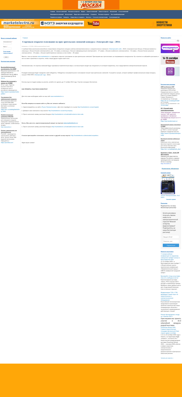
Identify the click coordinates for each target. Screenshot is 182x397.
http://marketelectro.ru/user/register (88, 107)
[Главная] (20, 24)
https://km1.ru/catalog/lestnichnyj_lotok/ (10, 110)
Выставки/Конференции (117, 14)
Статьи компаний (123, 11)
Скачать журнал (171, 199)
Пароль (5, 46)
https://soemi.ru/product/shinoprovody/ (171, 134)
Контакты (88, 17)
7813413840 (164, 105)
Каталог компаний (61, 11)
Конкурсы (66, 17)
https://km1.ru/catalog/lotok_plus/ (171, 149)
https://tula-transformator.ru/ (169, 121)
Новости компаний (92, 11)
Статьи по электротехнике (100, 17)
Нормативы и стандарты (77, 17)
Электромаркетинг (114, 17)
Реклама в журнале (103, 14)
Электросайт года (115, 49)
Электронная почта (7, 41)
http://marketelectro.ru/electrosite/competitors (84, 135)
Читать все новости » (167, 358)
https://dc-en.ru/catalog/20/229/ (170, 101)
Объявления (113, 11)
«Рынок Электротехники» (49, 107)
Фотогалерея (68, 14)
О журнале (94, 14)
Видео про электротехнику (81, 14)
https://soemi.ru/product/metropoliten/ (10, 93)
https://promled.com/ (7, 142)
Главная (52, 11)
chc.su (3, 78)
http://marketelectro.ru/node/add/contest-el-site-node (67, 114)
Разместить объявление (170, 168)
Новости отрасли (103, 11)
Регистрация (6, 51)
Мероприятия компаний (57, 14)
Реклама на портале (74, 11)
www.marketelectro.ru (44, 56)
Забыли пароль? (8, 53)
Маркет (83, 11)
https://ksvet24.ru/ (166, 163)
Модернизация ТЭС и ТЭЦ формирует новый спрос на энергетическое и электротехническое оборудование (169, 296)
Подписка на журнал (56, 17)
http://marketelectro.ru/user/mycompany (60, 110)
